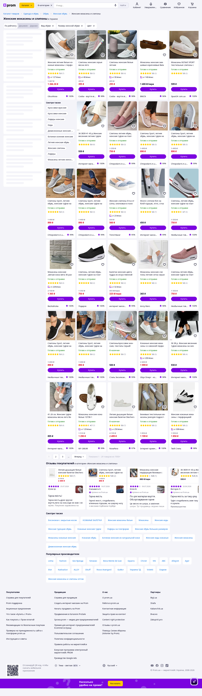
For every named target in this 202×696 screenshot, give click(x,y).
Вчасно (153, 614)
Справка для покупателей (18, 597)
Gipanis (131, 561)
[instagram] (162, 665)
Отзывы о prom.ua (111, 625)
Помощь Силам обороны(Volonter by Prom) (114, 632)
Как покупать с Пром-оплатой (20, 619)
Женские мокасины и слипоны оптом (66, 579)
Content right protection (113, 619)
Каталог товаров (11, 13)
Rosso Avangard (104, 569)
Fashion (63, 561)
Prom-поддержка (14, 603)
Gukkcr (120, 569)
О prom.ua (107, 597)
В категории (43, 5)
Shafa (153, 603)
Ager (187, 561)
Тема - (65, 665)
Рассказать (115, 683)
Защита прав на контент (114, 614)
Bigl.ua (153, 597)
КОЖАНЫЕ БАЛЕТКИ (92, 520)
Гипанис (93, 561)
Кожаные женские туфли (89, 529)
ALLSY (76, 569)
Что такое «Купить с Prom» (18, 614)
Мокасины (144, 520)
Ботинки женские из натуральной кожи (121, 537)
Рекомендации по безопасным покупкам (25, 625)
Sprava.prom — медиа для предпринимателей (76, 619)
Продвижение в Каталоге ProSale (70, 614)
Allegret (175, 561)
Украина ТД (135, 569)
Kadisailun (63, 569)
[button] (61, 89)
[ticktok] (167, 665)
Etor (50, 569)
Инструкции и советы (16, 639)
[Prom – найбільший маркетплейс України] (9, 5)
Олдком (162, 569)
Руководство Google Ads (65, 658)
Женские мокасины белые (120, 520)
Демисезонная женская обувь (62, 546)
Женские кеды (161, 520)
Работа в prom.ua (110, 603)
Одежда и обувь (31, 13)
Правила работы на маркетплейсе (70, 644)
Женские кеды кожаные (157, 537)
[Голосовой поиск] (115, 5)
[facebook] (157, 665)
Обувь (46, 13)
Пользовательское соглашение (69, 633)
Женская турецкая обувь (59, 529)
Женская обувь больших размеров (151, 529)
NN (154, 561)
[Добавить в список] (72, 55)
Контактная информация (114, 608)
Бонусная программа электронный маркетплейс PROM (71, 651)
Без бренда (78, 561)
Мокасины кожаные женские (62, 537)
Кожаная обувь (89, 537)
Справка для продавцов (65, 597)
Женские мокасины (184, 537)
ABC (164, 561)
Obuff (88, 569)
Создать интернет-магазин (67, 603)
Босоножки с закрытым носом (62, 520)
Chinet (144, 561)
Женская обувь (60, 13)
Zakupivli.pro (156, 619)
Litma (50, 561)
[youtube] (152, 665)
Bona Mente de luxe (112, 561)
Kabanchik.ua (156, 608)
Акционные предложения (18, 608)
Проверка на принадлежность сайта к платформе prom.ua (24, 632)
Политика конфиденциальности (69, 639)
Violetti (150, 569)
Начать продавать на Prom (67, 608)
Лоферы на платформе (118, 529)
